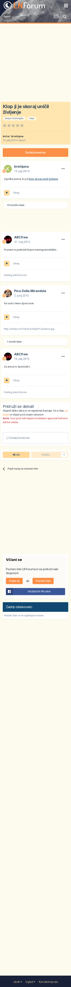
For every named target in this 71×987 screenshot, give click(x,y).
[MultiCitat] (6, 193)
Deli (17, 454)
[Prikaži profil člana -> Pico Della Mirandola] (8, 293)
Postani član (43, 580)
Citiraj (16, 192)
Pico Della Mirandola (30, 291)
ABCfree (21, 237)
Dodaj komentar (35, 152)
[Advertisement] (35, 61)
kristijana (17, 136)
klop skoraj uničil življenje (43, 178)
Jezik (17, 981)
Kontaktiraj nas (48, 981)
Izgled (30, 981)
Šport (22, 140)
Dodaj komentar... (20, 437)
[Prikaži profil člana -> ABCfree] (8, 240)
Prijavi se (14, 580)
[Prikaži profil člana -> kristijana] (8, 169)
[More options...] (63, 168)
